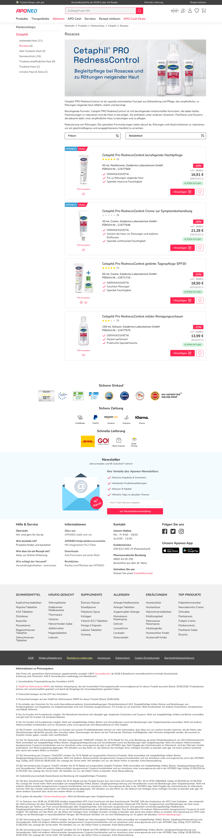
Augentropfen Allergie (126, 612)
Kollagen (86, 616)
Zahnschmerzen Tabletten (25, 639)
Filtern (72, 136)
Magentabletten (57, 633)
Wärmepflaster (57, 602)
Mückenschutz (186, 625)
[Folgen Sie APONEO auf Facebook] (164, 531)
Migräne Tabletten (26, 607)
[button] (58, 19)
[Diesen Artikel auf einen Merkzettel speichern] (199, 192)
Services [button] (90, 19)
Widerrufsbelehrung (50, 658)
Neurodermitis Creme (190, 607)
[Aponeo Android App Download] (191, 550)
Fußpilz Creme (186, 621)
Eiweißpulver (88, 607)
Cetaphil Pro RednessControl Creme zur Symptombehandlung (147, 211)
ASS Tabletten (24, 612)
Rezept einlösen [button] (109, 19)
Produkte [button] (22, 19)
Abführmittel (56, 628)
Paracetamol (23, 625)
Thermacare (55, 615)
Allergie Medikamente (126, 602)
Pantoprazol (185, 616)
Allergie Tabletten (123, 607)
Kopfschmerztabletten (28, 602)
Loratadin (118, 633)
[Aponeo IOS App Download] (170, 550)
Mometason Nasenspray (120, 618)
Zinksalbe (183, 612)
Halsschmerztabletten (158, 612)
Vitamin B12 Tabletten (94, 621)
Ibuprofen (21, 621)
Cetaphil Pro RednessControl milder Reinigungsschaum (142, 316)
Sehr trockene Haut (30, 51)
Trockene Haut (27, 66)
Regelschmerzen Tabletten (25, 631)
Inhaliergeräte (154, 628)
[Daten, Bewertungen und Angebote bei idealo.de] (124, 395)
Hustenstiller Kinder (157, 633)
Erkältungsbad (154, 616)
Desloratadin (120, 637)
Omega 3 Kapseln (91, 625)
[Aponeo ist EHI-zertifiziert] (62, 396)
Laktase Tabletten (91, 630)
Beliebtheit (135, 136)
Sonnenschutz (27, 56)
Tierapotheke (40, 19)
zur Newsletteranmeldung (135, 511)
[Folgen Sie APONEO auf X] (173, 531)
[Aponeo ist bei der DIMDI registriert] (78, 395)
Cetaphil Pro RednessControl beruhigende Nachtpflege (142, 155)
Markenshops (26, 27)
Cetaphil (22, 34)
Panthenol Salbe (187, 630)
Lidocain (53, 637)
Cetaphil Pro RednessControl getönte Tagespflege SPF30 (144, 264)
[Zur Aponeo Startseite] (26, 11)
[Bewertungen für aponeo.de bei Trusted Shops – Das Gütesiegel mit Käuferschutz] (46, 395)
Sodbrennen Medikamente (56, 608)
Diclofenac (22, 616)
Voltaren (53, 619)
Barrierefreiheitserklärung (179, 658)
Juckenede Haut (28, 40)
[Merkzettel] (196, 10)
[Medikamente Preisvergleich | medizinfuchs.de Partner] (139, 395)
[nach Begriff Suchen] (139, 10)
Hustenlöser (153, 607)
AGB (31, 658)
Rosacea (24, 46)
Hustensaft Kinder (156, 637)
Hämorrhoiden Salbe (60, 624)
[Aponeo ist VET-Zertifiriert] (93, 395)
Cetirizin (118, 624)
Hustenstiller (153, 602)
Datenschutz (122, 658)
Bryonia (182, 634)
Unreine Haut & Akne (31, 72)
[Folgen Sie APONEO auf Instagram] (181, 531)
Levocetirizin (120, 628)
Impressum (104, 658)
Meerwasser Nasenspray (153, 622)
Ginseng (86, 634)
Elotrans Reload (90, 602)
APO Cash (74, 19)
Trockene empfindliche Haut (35, 61)
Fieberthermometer (189, 602)
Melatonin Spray (90, 612)
